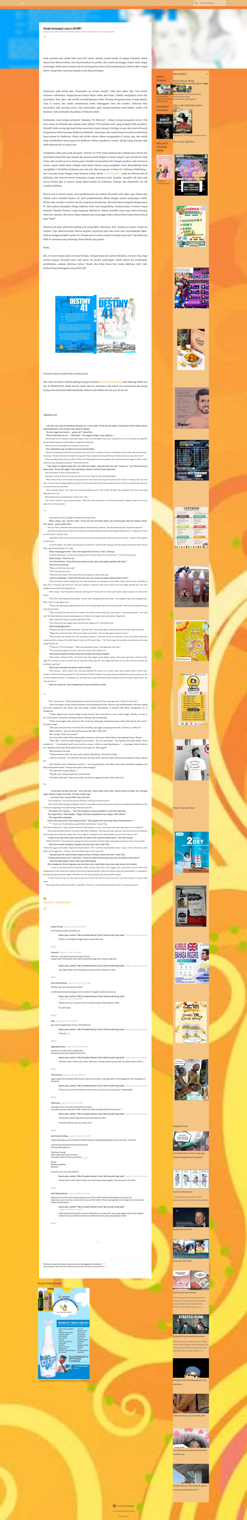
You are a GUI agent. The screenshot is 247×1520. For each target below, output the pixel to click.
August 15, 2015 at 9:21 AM (70, 952)
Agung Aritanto (58, 1046)
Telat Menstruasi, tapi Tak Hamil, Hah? (189, 1416)
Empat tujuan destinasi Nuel (184, 1293)
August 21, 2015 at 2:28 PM (136, 935)
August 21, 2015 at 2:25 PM (136, 1058)
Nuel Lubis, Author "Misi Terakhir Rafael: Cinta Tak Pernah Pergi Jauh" (92, 935)
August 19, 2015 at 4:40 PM (71, 1103)
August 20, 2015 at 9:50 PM (79, 1193)
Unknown (55, 1103)
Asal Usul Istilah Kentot (182, 1192)
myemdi (55, 952)
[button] (44, 37)
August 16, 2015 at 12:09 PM (71, 999)
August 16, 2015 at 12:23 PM (67, 1021)
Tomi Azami (56, 1074)
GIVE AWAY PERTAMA (182, 1261)
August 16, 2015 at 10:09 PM (74, 1075)
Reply (53, 947)
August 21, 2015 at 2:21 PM (136, 1114)
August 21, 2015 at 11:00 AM (71, 1209)
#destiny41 (48, 902)
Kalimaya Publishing (111, 382)
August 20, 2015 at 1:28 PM (79, 1136)
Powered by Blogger (125, 1506)
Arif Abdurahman (59, 1193)
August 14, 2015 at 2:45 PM (74, 927)
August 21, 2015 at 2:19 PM (136, 1176)
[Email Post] (44, 899)
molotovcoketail (129, 1511)
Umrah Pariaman (59, 983)
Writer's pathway (63, 902)
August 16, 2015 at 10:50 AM (79, 983)
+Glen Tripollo (112, 173)
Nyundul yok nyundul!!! (182, 1229)
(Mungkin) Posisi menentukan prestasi (189, 1336)
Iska (53, 1021)
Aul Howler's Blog (59, 1136)
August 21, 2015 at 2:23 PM (136, 1086)
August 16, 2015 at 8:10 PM (77, 1047)
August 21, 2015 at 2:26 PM (136, 1029)
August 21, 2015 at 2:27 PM (136, 966)
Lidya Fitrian (57, 926)
